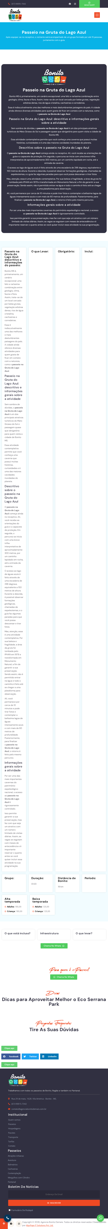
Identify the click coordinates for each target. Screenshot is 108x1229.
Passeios (12, 1124)
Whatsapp (89, 5)
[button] (10, 1056)
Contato (11, 1146)
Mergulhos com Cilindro (19, 1177)
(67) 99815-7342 (18, 4)
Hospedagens (14, 1128)
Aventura (12, 1160)
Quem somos (14, 1120)
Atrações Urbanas (16, 1156)
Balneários (13, 1164)
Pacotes (11, 1133)
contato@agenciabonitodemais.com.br (28, 1109)
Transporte (13, 1137)
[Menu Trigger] (97, 15)
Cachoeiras (13, 1169)
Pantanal (12, 1182)
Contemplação (14, 1173)
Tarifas (11, 1141)
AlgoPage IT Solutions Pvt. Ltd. (39, 1225)
